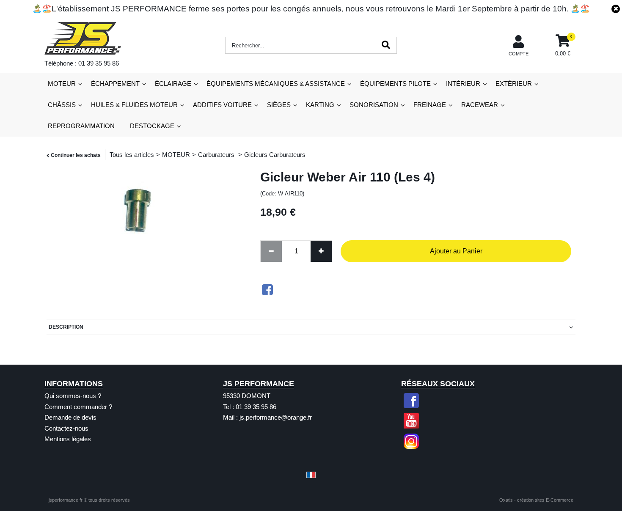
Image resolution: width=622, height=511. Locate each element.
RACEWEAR (479, 104)
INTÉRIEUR (463, 83)
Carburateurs (217, 154)
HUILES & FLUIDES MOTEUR (134, 104)
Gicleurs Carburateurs (274, 154)
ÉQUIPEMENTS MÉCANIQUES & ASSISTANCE (275, 83)
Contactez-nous (66, 428)
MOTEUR (62, 83)
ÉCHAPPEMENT (115, 83)
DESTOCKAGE (152, 125)
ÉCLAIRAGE (173, 83)
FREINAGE (429, 104)
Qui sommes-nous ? (72, 395)
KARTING (320, 104)
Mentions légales (67, 438)
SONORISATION (374, 104)
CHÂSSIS (62, 104)
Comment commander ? (78, 406)
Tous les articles (132, 154)
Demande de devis (70, 417)
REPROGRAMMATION (81, 125)
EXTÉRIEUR (513, 83)
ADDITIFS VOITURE (222, 104)
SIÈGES (279, 104)
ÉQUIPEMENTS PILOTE (395, 83)
